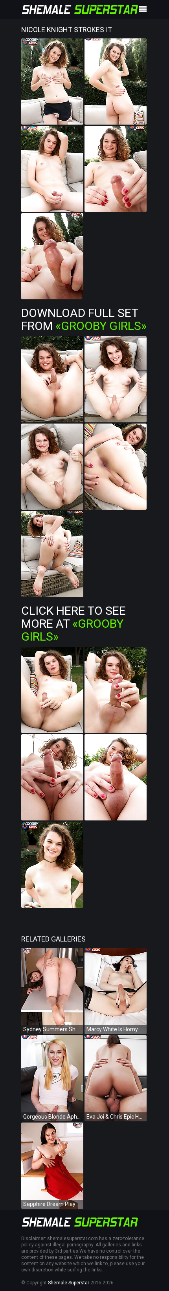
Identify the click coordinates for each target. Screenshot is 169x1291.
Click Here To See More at (73, 623)
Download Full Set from (84, 319)
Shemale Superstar (68, 1283)
